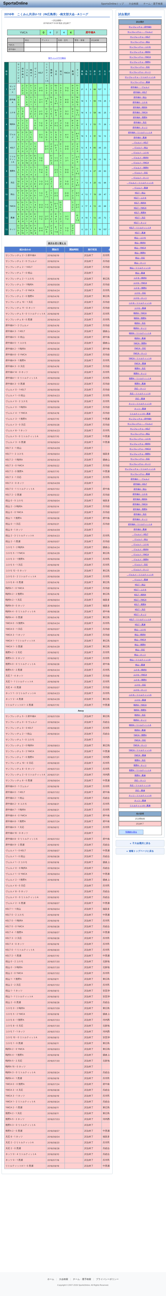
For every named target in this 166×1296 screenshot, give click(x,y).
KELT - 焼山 (140, 193)
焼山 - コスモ (140, 237)
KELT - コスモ (140, 198)
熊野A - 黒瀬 (140, 383)
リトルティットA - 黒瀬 (140, 413)
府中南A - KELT (140, 92)
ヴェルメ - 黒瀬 (140, 188)
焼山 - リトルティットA (140, 268)
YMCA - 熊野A (140, 343)
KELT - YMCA (140, 208)
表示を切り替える (57, 243)
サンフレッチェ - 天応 (140, 67)
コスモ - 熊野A (140, 288)
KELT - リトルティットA (140, 227)
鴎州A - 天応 (140, 323)
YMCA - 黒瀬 (140, 363)
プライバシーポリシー (107, 1279)
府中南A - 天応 (140, 122)
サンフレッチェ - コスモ (140, 47)
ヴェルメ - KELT (140, 142)
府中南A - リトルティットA (140, 132)
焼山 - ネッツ (140, 263)
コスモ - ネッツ (140, 298)
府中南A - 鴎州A (140, 107)
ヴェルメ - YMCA (140, 162)
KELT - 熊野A (140, 212)
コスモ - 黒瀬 (140, 308)
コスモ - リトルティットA (140, 303)
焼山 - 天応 (140, 258)
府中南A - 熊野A (140, 117)
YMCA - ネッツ (140, 353)
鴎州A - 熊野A (140, 318)
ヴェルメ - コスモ (140, 152)
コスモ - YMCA (140, 283)
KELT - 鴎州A (140, 203)
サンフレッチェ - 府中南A (140, 27)
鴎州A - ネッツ (140, 328)
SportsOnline (15, 3)
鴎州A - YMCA (140, 313)
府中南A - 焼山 (140, 97)
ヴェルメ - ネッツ (140, 177)
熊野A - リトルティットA (140, 378)
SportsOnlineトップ (112, 3)
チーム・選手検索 (153, 3)
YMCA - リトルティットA (140, 358)
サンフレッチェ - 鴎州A (140, 52)
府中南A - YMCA (140, 112)
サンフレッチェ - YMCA (140, 57)
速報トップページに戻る (140, 851)
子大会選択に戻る (140, 843)
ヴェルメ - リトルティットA (140, 182)
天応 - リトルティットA (140, 393)
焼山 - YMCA (140, 248)
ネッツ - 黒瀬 (140, 408)
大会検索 (133, 3)
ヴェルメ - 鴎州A (140, 157)
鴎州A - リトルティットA (140, 333)
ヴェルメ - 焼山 (140, 147)
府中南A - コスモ (140, 102)
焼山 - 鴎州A (140, 242)
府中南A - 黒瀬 (140, 137)
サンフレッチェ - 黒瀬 (140, 82)
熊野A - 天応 (140, 368)
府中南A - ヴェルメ (140, 87)
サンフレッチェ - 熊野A (140, 62)
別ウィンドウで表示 (57, 58)
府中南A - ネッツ (140, 127)
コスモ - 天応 (140, 293)
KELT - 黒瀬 (140, 232)
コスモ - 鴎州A (140, 278)
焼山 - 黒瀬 (140, 273)
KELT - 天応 (140, 217)
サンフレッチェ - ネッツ (140, 72)
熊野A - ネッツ (140, 373)
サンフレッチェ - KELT (140, 37)
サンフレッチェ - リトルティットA (140, 77)
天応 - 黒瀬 (140, 398)
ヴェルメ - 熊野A (140, 167)
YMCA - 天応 (140, 348)
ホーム (50, 1279)
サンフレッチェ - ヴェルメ (140, 32)
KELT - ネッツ (140, 222)
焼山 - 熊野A (140, 253)
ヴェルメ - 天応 (140, 172)
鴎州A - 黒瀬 (140, 338)
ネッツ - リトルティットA (140, 403)
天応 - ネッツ (140, 388)
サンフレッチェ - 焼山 (140, 42)
